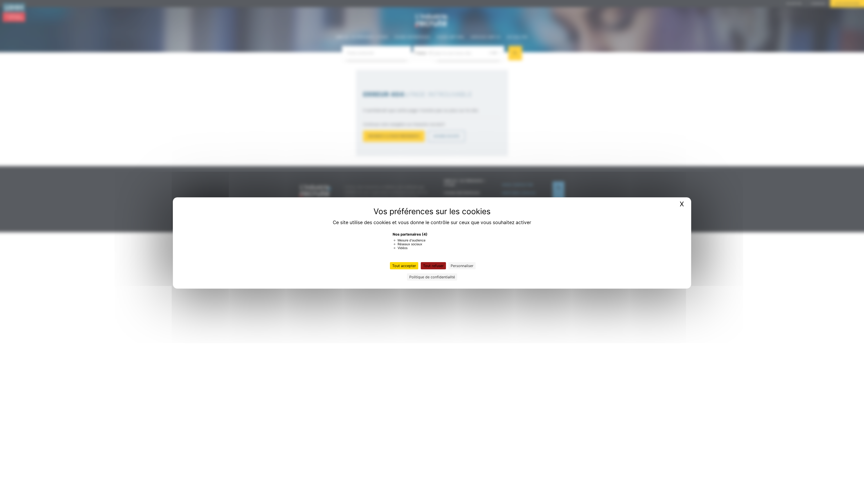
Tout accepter (404, 265)
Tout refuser (433, 265)
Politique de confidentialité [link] (432, 277)
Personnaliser (462, 265)
